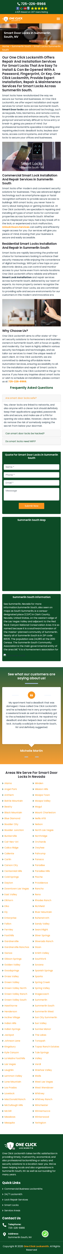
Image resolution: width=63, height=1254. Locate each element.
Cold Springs (11, 877)
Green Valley (11, 982)
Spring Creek (42, 982)
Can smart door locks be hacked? (25, 433)
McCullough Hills (13, 1105)
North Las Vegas (44, 830)
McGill (7, 1111)
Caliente (9, 853)
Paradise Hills (42, 871)
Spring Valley (42, 988)
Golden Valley (12, 964)
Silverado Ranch (44, 941)
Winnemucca (42, 1111)
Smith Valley (42, 953)
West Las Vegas (44, 1081)
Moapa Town (42, 795)
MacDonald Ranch (14, 1099)
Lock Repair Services (16, 1199)
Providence (41, 882)
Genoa (8, 953)
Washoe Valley (43, 1070)
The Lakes (40, 1035)
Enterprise (10, 918)
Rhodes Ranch (43, 900)
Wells (38, 1076)
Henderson (10, 1011)
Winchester (41, 1105)
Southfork (40, 959)
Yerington (40, 1122)
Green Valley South (15, 999)
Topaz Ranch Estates (47, 1046)
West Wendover (44, 1087)
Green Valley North (15, 988)
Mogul (38, 806)
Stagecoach (42, 994)
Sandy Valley (42, 923)
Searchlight (41, 929)
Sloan (38, 947)
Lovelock (9, 1093)
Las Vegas (10, 1064)
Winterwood (42, 1117)
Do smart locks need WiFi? (20, 441)
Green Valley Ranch (15, 994)
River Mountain (43, 912)
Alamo (8, 783)
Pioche (39, 877)
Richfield (40, 906)
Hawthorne (10, 1005)
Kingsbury (10, 1046)
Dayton (8, 882)
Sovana (39, 964)
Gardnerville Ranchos (16, 947)
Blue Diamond (12, 818)
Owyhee (39, 847)
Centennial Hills (13, 871)
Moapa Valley (43, 800)
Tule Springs (42, 1052)
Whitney (39, 1093)
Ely (6, 912)
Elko (6, 906)
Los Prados (10, 1087)
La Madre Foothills (14, 1058)
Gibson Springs (13, 959)
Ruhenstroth (42, 918)
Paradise (40, 865)
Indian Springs (12, 1029)
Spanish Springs (44, 970)
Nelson (39, 824)
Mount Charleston (45, 812)
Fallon (7, 923)
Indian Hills (10, 1023)
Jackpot (9, 1035)
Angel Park (10, 789)
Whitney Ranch (43, 1099)
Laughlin (9, 1070)
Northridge (41, 836)
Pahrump (40, 853)
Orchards (40, 841)
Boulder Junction (14, 830)
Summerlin (41, 999)
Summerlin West (44, 1011)
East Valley (10, 894)
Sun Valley (41, 1023)
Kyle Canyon (11, 1052)
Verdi (38, 1064)
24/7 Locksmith (13, 1194)
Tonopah (40, 1040)
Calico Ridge (11, 847)
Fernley (8, 929)
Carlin (7, 859)
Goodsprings (11, 970)
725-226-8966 (33, 3)
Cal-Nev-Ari (11, 841)
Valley (38, 1058)
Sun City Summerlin (46, 1017)
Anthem (9, 795)
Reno (38, 894)
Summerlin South (21, 46)
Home (5, 46)
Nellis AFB (40, 818)
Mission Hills (41, 789)
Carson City (11, 865)
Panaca (39, 859)
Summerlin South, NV (20, 1237)
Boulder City (11, 824)
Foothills (9, 935)
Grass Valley (11, 976)
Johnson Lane (12, 1040)
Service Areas (12, 1210)
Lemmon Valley (13, 1076)
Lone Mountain (12, 1081)
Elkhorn (8, 900)
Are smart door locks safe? (21, 398)
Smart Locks (11, 1205)
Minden (39, 783)
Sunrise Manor (43, 1029)
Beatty (8, 806)
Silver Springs (42, 935)
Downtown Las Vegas (16, 888)
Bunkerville (10, 836)
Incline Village (12, 1017)
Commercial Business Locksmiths (23, 1189)
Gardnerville (11, 941)
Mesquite (9, 1122)
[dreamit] (12, 19)
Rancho (39, 888)
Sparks (39, 976)
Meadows (9, 1117)
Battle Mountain (13, 800)
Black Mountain (13, 812)
